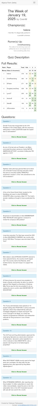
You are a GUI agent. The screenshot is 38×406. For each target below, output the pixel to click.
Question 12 (7, 377)
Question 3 (7, 164)
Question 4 (7, 188)
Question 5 (7, 211)
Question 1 (7, 121)
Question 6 (7, 231)
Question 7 (7, 252)
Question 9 (7, 301)
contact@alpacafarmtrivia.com (27, 405)
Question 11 (7, 356)
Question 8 (7, 276)
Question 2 (7, 143)
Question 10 (7, 331)
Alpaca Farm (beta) (9, 2)
